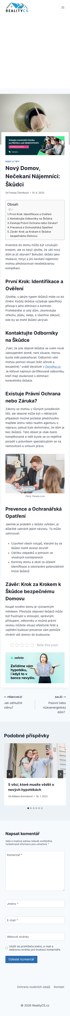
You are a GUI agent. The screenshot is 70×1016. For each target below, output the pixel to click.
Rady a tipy (12, 161)
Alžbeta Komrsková (22, 796)
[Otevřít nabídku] (63, 7)
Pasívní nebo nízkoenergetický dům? (54, 705)
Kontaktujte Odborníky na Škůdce (31, 218)
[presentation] (35, 760)
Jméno (13, 903)
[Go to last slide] (9, 774)
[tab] (28, 808)
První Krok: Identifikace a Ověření (30, 214)
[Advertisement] (35, 52)
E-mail (12, 920)
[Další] (60, 774)
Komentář (14, 855)
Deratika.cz (53, 366)
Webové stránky (18, 936)
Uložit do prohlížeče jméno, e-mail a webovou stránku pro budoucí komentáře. (35, 948)
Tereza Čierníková (19, 192)
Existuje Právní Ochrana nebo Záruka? (34, 223)
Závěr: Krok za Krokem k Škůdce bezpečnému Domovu (30, 234)
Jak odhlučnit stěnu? (13, 702)
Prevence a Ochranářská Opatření (31, 227)
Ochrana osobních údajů (33, 987)
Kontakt (59, 987)
